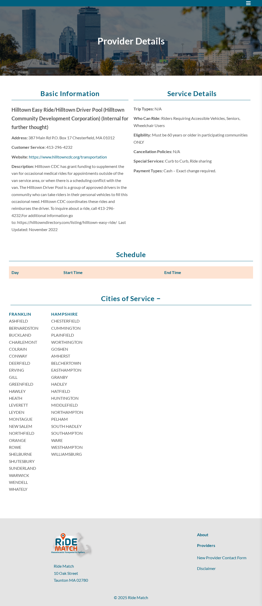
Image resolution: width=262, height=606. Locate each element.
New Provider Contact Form (221, 557)
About (202, 534)
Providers (206, 545)
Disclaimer (206, 568)
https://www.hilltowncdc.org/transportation (68, 156)
